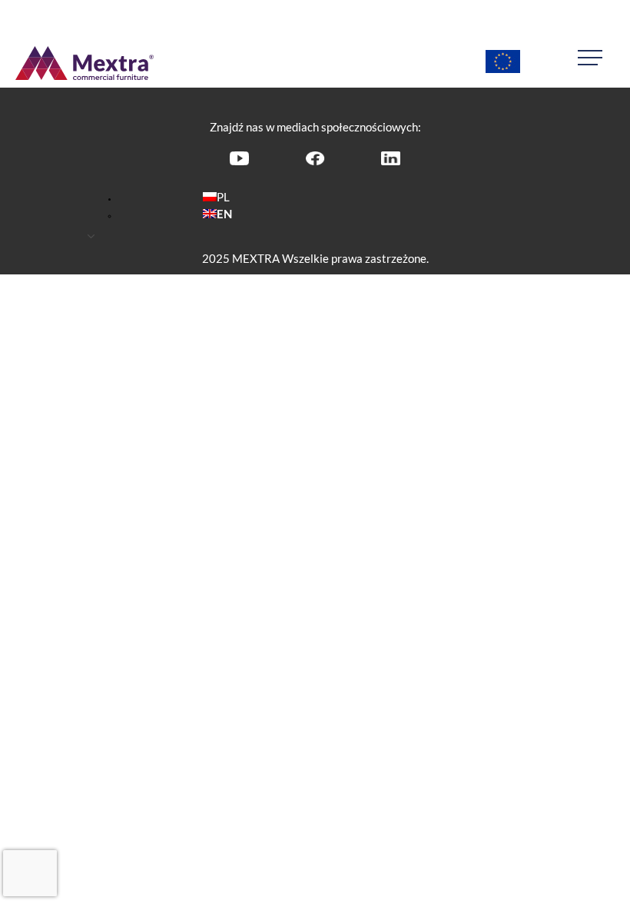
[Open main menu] (596, 57)
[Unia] (503, 63)
